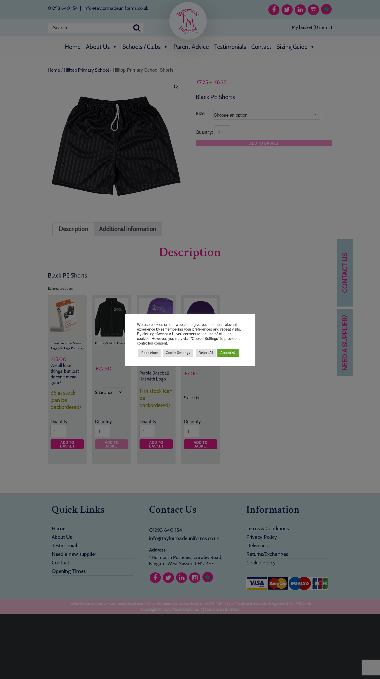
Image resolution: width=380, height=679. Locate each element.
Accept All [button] (228, 352)
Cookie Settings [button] (178, 352)
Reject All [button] (206, 352)
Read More (149, 352)
